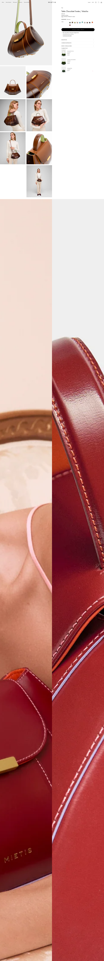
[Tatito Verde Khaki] (63, 69)
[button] (3, 2)
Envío (62, 16)
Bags (62, 7)
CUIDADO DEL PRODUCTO (66, 43)
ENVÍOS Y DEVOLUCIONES (66, 46)
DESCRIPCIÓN (64, 39)
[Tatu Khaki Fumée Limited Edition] (63, 61)
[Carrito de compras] (101, 2)
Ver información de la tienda (67, 35)
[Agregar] (93, 71)
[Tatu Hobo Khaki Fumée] (63, 53)
